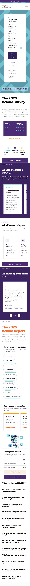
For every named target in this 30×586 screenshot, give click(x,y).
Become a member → (15, 477)
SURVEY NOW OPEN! (12, 55)
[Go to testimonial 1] (14, 315)
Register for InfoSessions (12, 64)
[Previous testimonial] (11, 315)
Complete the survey (15, 160)
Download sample (10, 427)
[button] (28, 1)
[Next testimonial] (19, 315)
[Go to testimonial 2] (15, 315)
